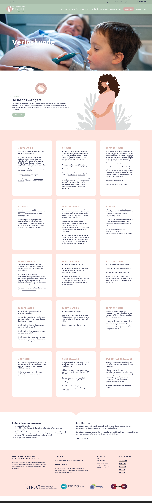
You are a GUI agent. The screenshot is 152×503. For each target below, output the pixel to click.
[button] (18, 115)
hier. (64, 321)
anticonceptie (122, 386)
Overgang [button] (122, 472)
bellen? (31, 313)
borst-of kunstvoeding (29, 290)
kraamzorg (26, 175)
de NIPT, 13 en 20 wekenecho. (71, 182)
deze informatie (26, 274)
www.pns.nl (65, 188)
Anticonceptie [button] (123, 460)
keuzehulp (117, 317)
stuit (29, 317)
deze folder (71, 175)
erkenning (27, 221)
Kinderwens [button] (122, 463)
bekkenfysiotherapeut (25, 282)
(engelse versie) (80, 175)
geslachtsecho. (66, 237)
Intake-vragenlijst (74, 165)
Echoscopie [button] (122, 469)
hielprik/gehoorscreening (72, 378)
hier (40, 227)
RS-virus (82, 325)
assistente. (109, 366)
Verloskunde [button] (122, 466)
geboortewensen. (67, 278)
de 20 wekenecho (125, 210)
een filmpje (28, 321)
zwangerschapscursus (113, 231)
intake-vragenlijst (124, 153)
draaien (42, 319)
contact (24, 151)
